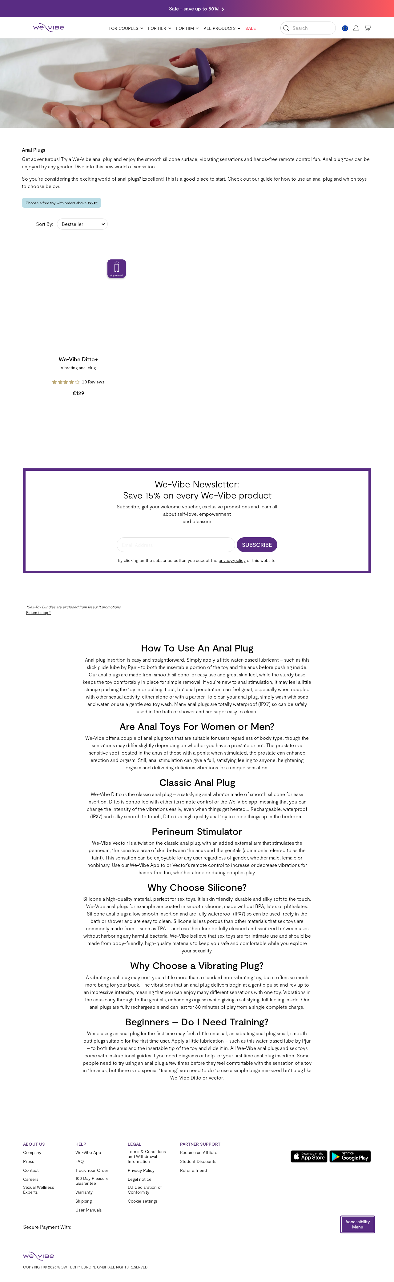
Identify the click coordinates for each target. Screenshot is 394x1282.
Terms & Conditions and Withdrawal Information (147, 1156)
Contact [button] (31, 1170)
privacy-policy (232, 560)
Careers (30, 1179)
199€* (93, 203)
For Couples (123, 28)
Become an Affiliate (198, 1152)
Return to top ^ (38, 612)
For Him (185, 28)
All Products (219, 28)
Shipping (83, 1201)
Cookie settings (143, 1201)
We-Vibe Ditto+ (78, 359)
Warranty (84, 1192)
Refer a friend (193, 1170)
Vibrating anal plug (78, 367)
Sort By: (44, 224)
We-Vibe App (88, 1152)
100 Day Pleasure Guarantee (92, 1181)
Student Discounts (198, 1161)
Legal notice (139, 1179)
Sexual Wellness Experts (38, 1190)
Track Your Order (91, 1170)
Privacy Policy (141, 1170)
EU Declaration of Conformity (145, 1190)
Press (28, 1161)
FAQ (79, 1161)
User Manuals (88, 1210)
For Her (157, 28)
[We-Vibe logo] (48, 28)
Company (32, 1152)
